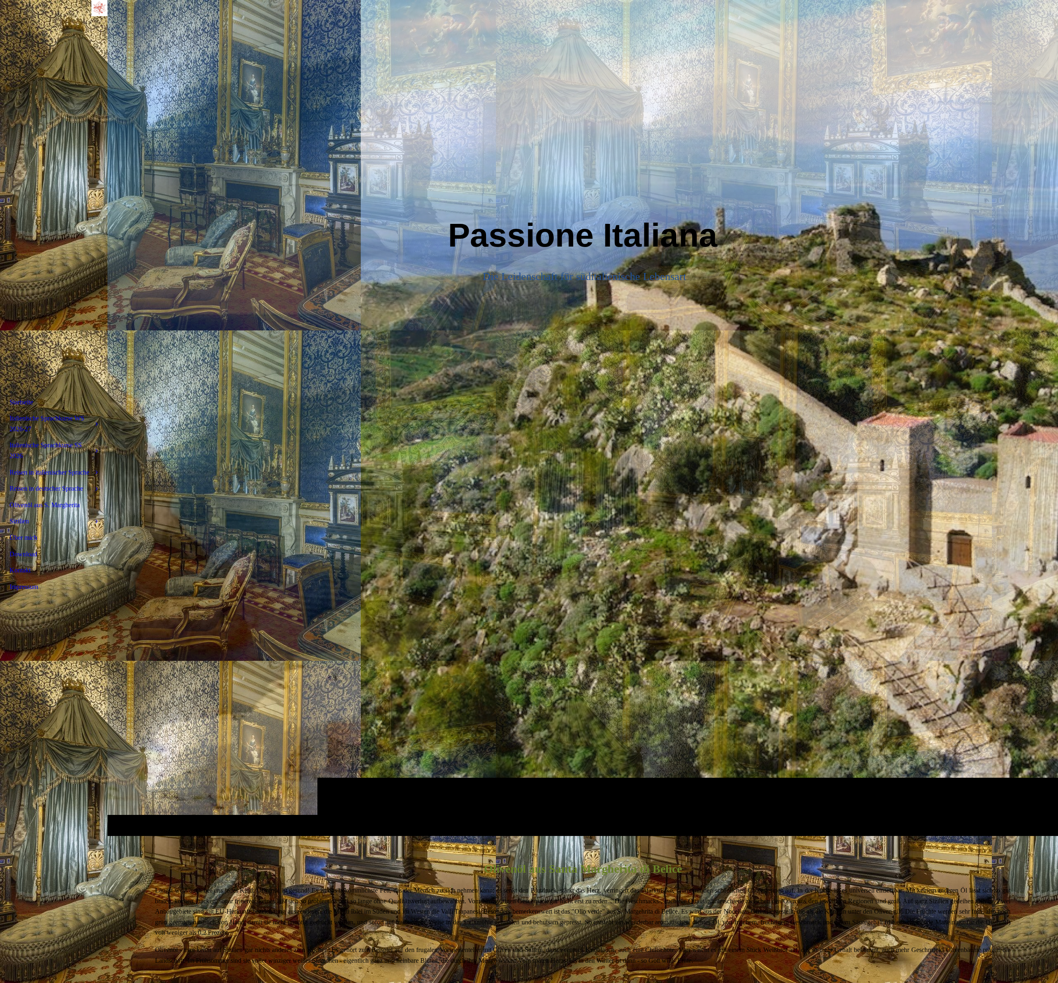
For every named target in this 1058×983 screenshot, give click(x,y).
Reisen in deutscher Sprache (46, 488)
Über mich (23, 537)
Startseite (21, 402)
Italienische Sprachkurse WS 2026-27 (47, 423)
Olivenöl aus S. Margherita (45, 504)
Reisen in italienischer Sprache (49, 472)
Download (23, 554)
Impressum (24, 586)
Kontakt (20, 570)
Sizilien (19, 521)
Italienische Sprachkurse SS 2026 (46, 450)
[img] (582, 418)
